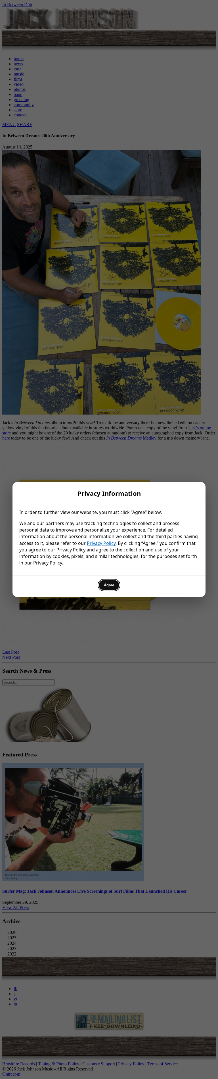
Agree (109, 585)
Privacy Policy (101, 543)
